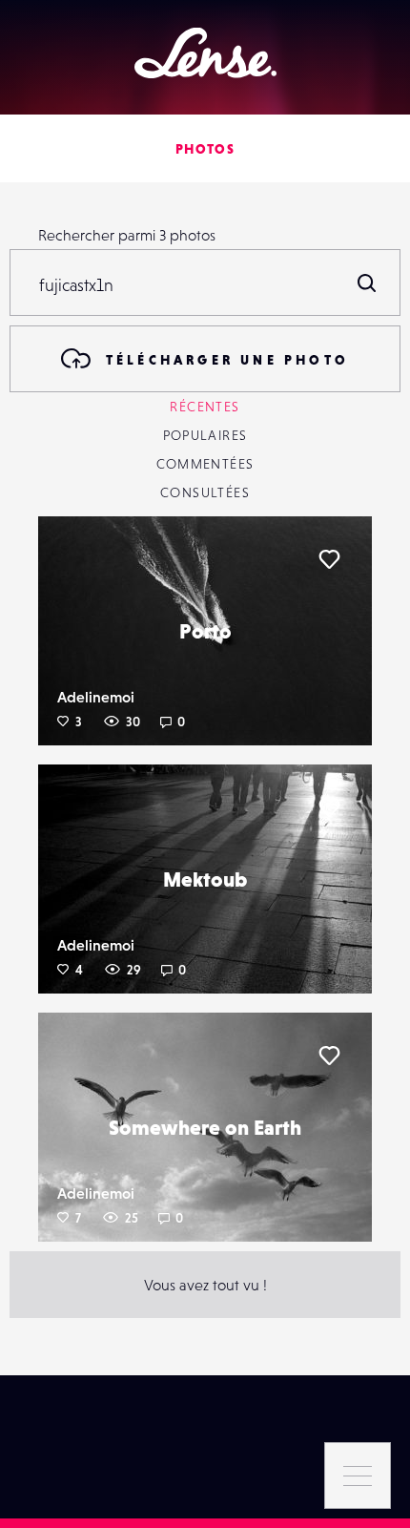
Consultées (205, 492)
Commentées (205, 463)
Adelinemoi (95, 696)
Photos (205, 149)
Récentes (204, 406)
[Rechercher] (367, 282)
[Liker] (329, 559)
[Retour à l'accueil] (205, 53)
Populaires (205, 435)
